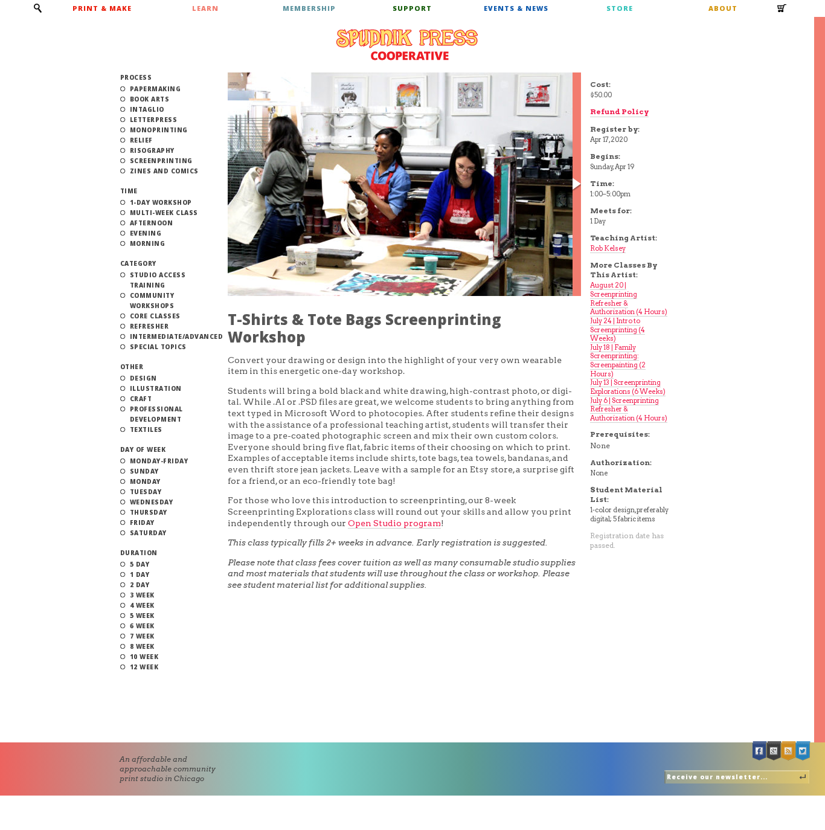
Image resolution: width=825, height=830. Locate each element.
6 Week (142, 626)
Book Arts (150, 99)
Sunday (144, 471)
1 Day (140, 574)
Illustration (156, 388)
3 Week (142, 595)
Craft (141, 398)
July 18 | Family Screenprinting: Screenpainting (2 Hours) (618, 360)
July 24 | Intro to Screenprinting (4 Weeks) (617, 330)
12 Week (144, 667)
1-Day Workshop (161, 202)
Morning (147, 243)
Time (129, 191)
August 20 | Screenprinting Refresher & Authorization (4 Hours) (628, 298)
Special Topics (158, 347)
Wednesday (151, 502)
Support (412, 8)
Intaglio (147, 109)
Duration (139, 553)
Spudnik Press (407, 44)
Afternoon (151, 223)
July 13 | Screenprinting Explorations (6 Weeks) (628, 387)
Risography (152, 150)
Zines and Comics (164, 171)
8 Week (142, 646)
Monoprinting (159, 130)
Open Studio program (394, 523)
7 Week (142, 636)
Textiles (146, 429)
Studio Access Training (158, 280)
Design (143, 378)
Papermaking (155, 89)
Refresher (149, 326)
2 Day (140, 585)
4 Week (142, 605)
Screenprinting (161, 160)
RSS (789, 751)
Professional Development (156, 414)
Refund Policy (619, 111)
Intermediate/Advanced (176, 336)
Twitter (803, 751)
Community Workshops (152, 300)
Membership (309, 8)
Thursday (148, 512)
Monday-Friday (159, 461)
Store (619, 8)
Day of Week (143, 449)
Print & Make (102, 8)
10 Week (144, 656)
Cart (782, 12)
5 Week (142, 615)
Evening (146, 233)
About (722, 8)
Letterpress (154, 119)
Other (132, 366)
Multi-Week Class (164, 212)
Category (138, 263)
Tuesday (146, 491)
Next (577, 184)
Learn (205, 8)
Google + (774, 751)
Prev (232, 184)
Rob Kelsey (608, 248)
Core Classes (155, 316)
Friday (142, 522)
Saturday (148, 533)
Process (136, 77)
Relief (141, 140)
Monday (145, 481)
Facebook (760, 751)
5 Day (140, 564)
